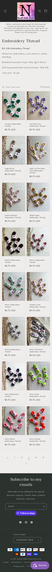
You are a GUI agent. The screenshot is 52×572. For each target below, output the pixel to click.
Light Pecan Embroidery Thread (13, 170)
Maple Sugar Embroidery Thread (37, 217)
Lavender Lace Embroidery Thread (37, 125)
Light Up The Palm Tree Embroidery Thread (37, 171)
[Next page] (26, 464)
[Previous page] (7, 458)
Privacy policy (29, 562)
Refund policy (16, 562)
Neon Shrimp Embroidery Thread (37, 440)
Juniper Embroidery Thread (13, 125)
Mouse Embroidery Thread (12, 351)
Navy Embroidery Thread (12, 395)
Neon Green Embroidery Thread (37, 395)
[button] (5, 11)
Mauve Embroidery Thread (37, 261)
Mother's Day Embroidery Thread (37, 306)
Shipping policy (19, 566)
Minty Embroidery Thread (12, 306)
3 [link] (29, 458)
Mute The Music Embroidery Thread (37, 351)
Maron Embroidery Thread (12, 261)
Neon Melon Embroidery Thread (13, 440)
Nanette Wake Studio (24, 559)
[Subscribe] (44, 506)
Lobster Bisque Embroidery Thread (13, 217)
